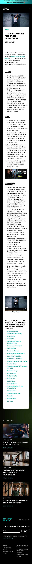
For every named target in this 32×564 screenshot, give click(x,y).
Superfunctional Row (13, 393)
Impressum (20, 552)
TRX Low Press (11, 348)
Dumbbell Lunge (12, 371)
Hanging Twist (11, 391)
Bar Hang (10, 401)
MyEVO (5, 545)
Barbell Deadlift (12, 376)
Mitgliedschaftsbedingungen (22, 549)
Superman (10, 338)
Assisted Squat (11, 364)
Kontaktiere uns (8, 551)
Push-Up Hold (11, 373)
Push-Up (10, 396)
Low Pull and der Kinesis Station (17, 361)
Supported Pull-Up (13, 351)
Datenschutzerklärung (22, 546)
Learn (7, 30)
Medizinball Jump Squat (14, 358)
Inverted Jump (11, 398)
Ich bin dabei (25, 531)
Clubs (4, 553)
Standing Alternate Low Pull (16, 353)
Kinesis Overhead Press (14, 346)
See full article (7, 448)
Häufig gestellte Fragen (8, 548)
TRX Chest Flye (12, 384)
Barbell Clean (11, 381)
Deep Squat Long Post (14, 356)
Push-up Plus (11, 378)
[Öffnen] (28, 8)
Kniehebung (11, 336)
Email (4, 530)
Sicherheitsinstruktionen (23, 555)
